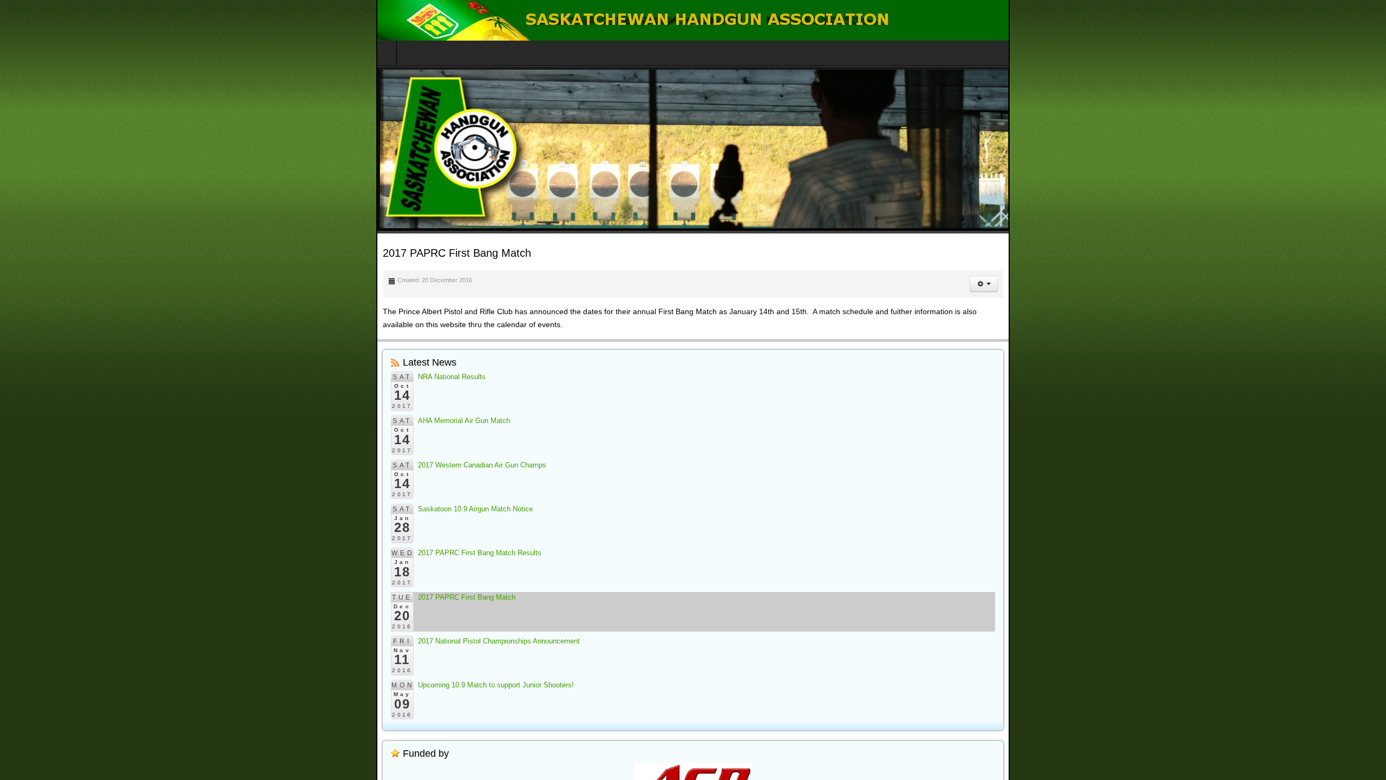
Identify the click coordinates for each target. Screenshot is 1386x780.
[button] (1360, 284)
